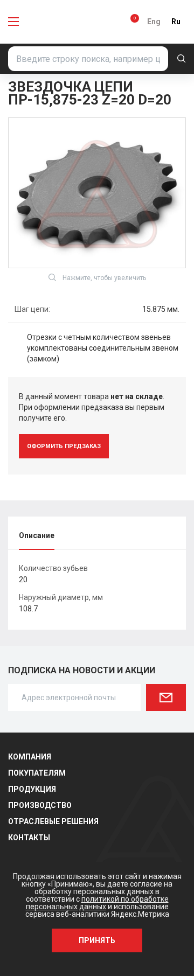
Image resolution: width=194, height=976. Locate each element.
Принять (97, 940)
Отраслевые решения (53, 821)
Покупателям (37, 773)
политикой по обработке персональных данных (97, 903)
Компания (29, 756)
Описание (36, 535)
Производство (40, 805)
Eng (154, 21)
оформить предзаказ (64, 446)
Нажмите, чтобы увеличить (104, 277)
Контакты (29, 837)
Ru (176, 21)
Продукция (32, 789)
